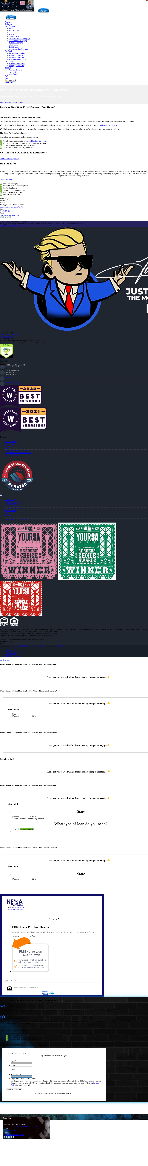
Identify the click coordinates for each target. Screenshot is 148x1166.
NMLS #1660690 (6, 337)
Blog (6, 448)
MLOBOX (60, 646)
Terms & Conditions (12, 455)
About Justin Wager (12, 506)
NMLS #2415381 (11, 504)
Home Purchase (27, 829)
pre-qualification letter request (106, 125)
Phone (13, 1070)
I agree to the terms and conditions (23, 1079)
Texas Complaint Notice (13, 508)
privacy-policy (10, 500)
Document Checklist (12, 446)
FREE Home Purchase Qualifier (16, 450)
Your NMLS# (16, 1074)
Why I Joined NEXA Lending (16, 519)
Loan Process (9, 444)
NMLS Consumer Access (14, 502)
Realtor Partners (10, 511)
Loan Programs (10, 442)
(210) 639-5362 (5, 211)
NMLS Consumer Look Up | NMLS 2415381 (26, 987)
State (14, 714)
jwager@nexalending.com (9, 215)
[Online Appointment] (11, 20)
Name (13, 1061)
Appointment (44, 10)
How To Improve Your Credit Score (18, 453)
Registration (9, 515)
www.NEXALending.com (10, 335)
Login (7, 513)
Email (13, 1065)
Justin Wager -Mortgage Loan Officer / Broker (28, 646)
